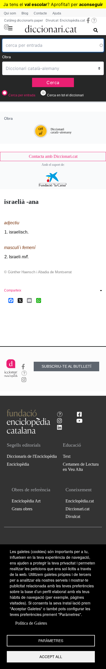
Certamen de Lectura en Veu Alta (81, 467)
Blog (24, 13)
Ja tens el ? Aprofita (35, 4)
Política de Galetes (31, 623)
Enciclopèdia (18, 464)
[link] (53, 156)
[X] (20, 300)
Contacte (40, 13)
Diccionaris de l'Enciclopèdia (32, 456)
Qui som (10, 13)
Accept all (50, 656)
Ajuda (56, 13)
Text (66, 456)
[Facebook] (10, 300)
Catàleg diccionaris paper (23, 20)
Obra (6, 57)
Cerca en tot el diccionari (65, 95)
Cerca (53, 82)
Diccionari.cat (77, 509)
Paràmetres (50, 640)
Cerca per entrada (21, 95)
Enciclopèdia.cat (72, 20)
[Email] (29, 300)
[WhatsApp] (38, 300)
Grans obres (22, 509)
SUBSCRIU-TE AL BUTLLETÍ (66, 366)
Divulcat (52, 20)
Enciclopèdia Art (26, 501)
